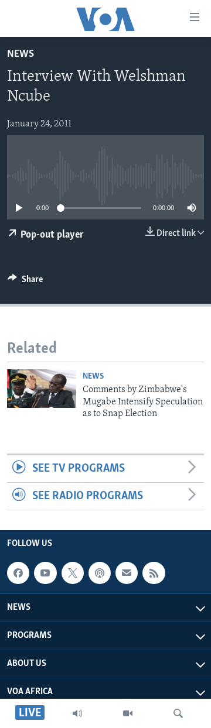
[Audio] (77, 713)
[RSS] (153, 573)
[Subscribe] (126, 573)
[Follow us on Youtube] (45, 573)
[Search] (178, 713)
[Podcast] (100, 573)
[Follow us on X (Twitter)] (73, 573)
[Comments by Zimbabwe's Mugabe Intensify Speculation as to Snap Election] (41, 388)
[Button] (25, 282)
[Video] (127, 713)
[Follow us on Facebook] (18, 573)
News (20, 54)
